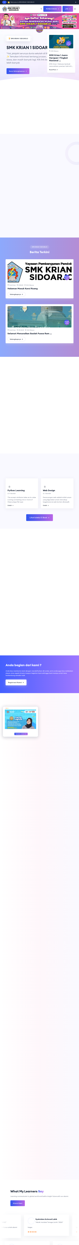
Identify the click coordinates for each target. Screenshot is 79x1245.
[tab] (17, 684)
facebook (36, 990)
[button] (59, 117)
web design (49, 557)
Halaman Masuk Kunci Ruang (19, 335)
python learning (16, 557)
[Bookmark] (9, 554)
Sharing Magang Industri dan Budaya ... (55, 383)
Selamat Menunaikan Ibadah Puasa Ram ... (18, 383)
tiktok (45, 990)
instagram (27, 990)
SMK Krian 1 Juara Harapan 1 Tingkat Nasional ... (58, 98)
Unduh (10, 572)
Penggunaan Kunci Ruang (56, 334)
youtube (53, 990)
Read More (52, 110)
